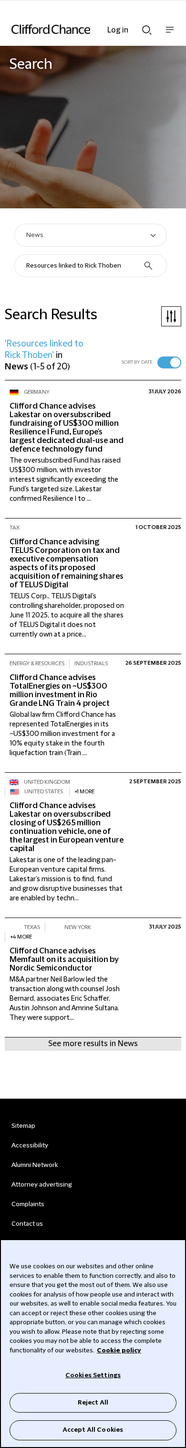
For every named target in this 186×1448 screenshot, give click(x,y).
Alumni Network (34, 1165)
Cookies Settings (93, 1375)
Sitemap (23, 1126)
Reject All (93, 1402)
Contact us (27, 1224)
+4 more (21, 937)
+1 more (84, 792)
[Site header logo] (79, 29)
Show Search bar (147, 27)
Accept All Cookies (93, 1430)
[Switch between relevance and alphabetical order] (169, 362)
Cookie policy (119, 1350)
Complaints (27, 1204)
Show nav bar (170, 34)
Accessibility (29, 1145)
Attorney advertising (41, 1185)
